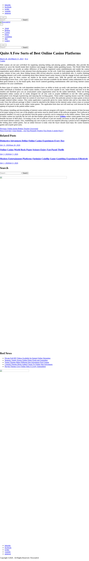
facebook (8, 7)
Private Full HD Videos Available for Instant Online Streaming (27, 358)
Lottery (7, 41)
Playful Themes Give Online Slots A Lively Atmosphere (25, 366)
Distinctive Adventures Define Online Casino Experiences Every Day (32, 141)
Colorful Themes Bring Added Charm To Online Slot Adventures (28, 364)
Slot (6, 39)
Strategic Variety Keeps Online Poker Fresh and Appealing (26, 360)
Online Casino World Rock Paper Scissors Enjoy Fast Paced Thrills (32, 149)
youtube (8, 11)
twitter (7, 9)
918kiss (63, 116)
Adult (7, 28)
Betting (7, 30)
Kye (26, 59)
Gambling (8, 37)
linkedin (8, 5)
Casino (7, 33)
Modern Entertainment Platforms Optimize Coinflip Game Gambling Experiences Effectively (44, 158)
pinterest (8, 13)
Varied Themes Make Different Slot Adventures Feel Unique (27, 362)
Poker (7, 35)
